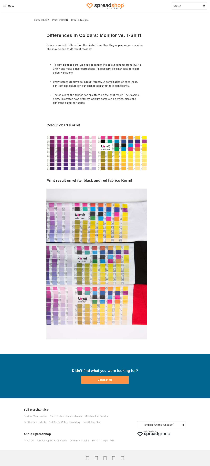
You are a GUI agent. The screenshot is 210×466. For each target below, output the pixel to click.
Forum (95, 440)
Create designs (80, 20)
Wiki (112, 440)
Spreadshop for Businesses (51, 440)
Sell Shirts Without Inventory (64, 422)
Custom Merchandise (35, 416)
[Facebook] (96, 458)
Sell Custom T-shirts (35, 422)
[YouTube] (122, 458)
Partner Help (59, 20)
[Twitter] (87, 458)
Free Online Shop (92, 422)
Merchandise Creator (96, 416)
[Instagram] (105, 458)
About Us (29, 440)
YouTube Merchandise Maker (66, 416)
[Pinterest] (113, 458)
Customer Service (80, 440)
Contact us (105, 379)
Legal (105, 440)
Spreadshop (40, 20)
